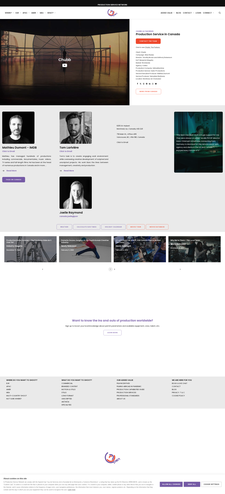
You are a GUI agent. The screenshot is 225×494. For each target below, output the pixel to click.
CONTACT (176, 386)
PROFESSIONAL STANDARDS (128, 395)
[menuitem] (9, 13)
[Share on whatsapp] (152, 83)
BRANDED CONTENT (70, 386)
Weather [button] (64, 227)
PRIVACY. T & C (178, 392)
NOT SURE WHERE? (14, 398)
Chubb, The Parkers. (152, 47)
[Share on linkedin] (149, 83)
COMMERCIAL (67, 383)
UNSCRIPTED (67, 398)
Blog (178, 13)
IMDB (33, 147)
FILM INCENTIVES (123, 383)
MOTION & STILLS (68, 389)
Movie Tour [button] (135, 227)
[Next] (179, 270)
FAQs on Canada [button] (13, 180)
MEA (41, 13)
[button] (220, 13)
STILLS (64, 392)
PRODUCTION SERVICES (126, 392)
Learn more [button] (112, 333)
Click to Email (8, 151)
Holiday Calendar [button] (113, 227)
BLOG (174, 389)
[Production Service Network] (112, 13)
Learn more (71, 490)
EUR (17, 13)
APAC (25, 13)
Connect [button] (207, 13)
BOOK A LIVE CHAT (179, 383)
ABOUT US (121, 398)
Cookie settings (211, 484)
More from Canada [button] (148, 91)
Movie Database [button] (157, 227)
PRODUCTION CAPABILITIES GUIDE (130, 389)
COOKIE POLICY (178, 395)
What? (50, 13)
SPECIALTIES (66, 405)
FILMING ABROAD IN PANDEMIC (129, 386)
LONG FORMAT (68, 395)
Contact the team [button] (148, 41)
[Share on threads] (143, 83)
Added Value (166, 13)
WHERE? (8, 13)
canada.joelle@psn (69, 216)
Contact (187, 13)
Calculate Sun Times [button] (86, 227)
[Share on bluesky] (155, 83)
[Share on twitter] (140, 83)
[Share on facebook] (137, 83)
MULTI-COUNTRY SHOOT (16, 395)
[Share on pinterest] (146, 83)
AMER (33, 13)
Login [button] (198, 13)
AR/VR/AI (65, 401)
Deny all (192, 484)
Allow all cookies (171, 484)
